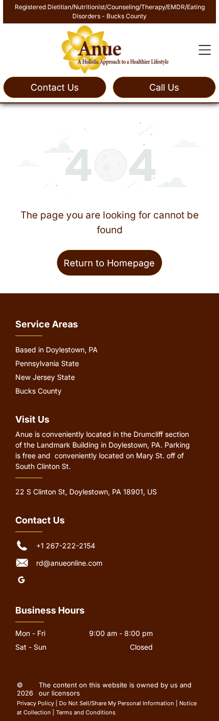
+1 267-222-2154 (65, 545)
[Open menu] (205, 50)
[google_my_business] (21, 581)
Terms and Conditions (86, 712)
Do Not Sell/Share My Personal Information (116, 703)
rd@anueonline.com (69, 563)
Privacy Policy (35, 703)
